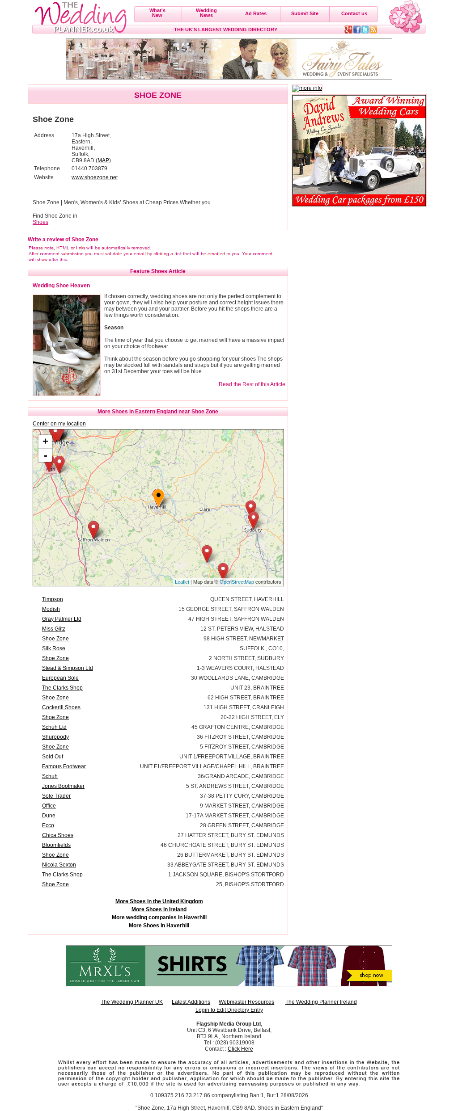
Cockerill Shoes (61, 707)
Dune (48, 815)
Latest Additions (191, 1002)
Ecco (48, 825)
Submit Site (304, 13)
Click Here (240, 1049)
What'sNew (157, 13)
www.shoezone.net (95, 177)
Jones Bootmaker (63, 786)
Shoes (40, 222)
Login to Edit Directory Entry (229, 1010)
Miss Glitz (53, 629)
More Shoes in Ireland (159, 909)
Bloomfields (56, 845)
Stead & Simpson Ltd (67, 668)
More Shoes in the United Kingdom (159, 901)
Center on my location (59, 424)
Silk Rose (53, 648)
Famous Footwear (64, 766)
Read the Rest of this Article (252, 384)
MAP (103, 160)
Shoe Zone (55, 638)
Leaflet (182, 582)
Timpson (52, 599)
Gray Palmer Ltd (61, 619)
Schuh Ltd (54, 727)
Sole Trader (56, 796)
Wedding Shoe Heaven (61, 285)
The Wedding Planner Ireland (321, 1002)
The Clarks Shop (62, 688)
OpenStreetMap (237, 582)
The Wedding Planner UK (132, 1002)
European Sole (60, 678)
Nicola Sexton (59, 865)
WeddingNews (206, 13)
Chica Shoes (57, 835)
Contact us (354, 13)
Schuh (50, 776)
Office (49, 806)
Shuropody (55, 737)
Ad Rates (256, 13)
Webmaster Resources (246, 1002)
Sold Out (52, 756)
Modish (51, 609)
